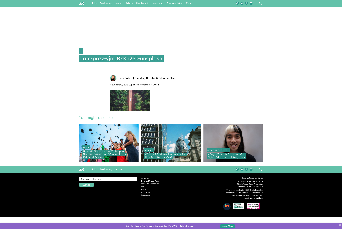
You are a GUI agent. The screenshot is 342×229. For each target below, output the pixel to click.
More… (189, 3)
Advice (129, 3)
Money (119, 3)
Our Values (145, 192)
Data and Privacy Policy (150, 181)
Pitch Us (144, 189)
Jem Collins (125, 78)
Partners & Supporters (150, 184)
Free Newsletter (175, 3)
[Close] (340, 225)
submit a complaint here (253, 198)
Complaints (145, 195)
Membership (142, 3)
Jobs (94, 3)
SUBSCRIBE (86, 185)
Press (143, 186)
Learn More (227, 226)
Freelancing (106, 3)
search (255, 3)
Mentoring (157, 3)
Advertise (145, 178)
